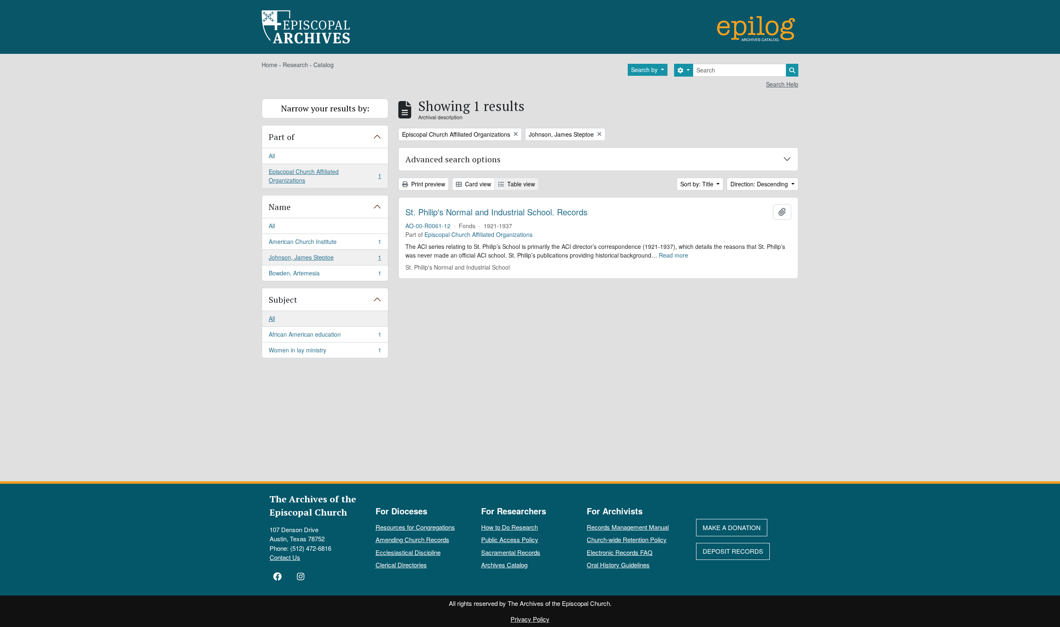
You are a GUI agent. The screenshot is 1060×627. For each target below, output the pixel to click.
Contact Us (285, 557)
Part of (281, 136)
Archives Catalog (504, 564)
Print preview (427, 184)
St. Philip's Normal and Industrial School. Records (496, 212)
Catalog (323, 64)
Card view (477, 184)
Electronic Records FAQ (620, 552)
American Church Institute (324, 243)
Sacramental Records (510, 552)
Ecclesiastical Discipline (408, 552)
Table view (520, 184)
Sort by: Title (697, 184)
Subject (283, 299)
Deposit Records (733, 551)
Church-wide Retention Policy (627, 539)
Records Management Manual (628, 527)
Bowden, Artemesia (324, 275)
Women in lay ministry (324, 352)
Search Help (782, 84)
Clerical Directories (401, 564)
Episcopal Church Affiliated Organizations (324, 175)
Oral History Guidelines (618, 564)
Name (280, 206)
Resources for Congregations (415, 527)
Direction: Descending (760, 184)
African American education (324, 336)
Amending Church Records (412, 539)
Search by (645, 69)
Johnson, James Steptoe (324, 259)
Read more (673, 255)
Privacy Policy (530, 619)
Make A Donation (732, 527)
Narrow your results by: (325, 108)
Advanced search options (453, 159)
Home (269, 64)
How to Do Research (509, 527)
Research (295, 64)
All (272, 156)
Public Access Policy (509, 539)
